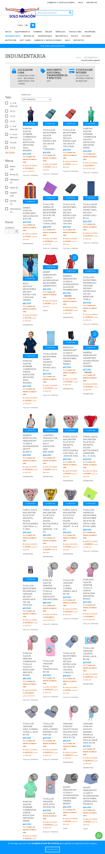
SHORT (45, 310)
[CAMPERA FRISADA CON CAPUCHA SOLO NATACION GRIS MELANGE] (50, 420)
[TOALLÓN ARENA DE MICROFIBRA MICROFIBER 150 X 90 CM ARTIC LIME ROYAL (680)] (90, 493)
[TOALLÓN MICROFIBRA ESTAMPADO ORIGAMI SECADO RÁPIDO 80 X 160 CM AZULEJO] (30, 569)
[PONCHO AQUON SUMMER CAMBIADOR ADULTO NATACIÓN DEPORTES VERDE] (90, 114)
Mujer (49, 32)
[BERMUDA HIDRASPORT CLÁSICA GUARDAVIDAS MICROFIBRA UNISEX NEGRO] (70, 335)
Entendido (52, 849)
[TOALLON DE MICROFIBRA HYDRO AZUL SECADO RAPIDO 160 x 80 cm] (90, 188)
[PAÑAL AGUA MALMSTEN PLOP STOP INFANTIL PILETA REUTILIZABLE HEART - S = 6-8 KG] (70, 493)
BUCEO (74, 36)
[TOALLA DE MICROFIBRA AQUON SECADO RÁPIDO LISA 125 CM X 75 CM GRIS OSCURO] (70, 188)
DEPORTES (92, 2)
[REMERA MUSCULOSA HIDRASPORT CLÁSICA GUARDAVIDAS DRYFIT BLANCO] (30, 420)
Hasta (11, 228)
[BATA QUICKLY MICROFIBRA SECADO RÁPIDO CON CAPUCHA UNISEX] (30, 265)
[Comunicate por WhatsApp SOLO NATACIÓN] (98, 835)
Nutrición (10, 40)
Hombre (37, 32)
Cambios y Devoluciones (61, 2)
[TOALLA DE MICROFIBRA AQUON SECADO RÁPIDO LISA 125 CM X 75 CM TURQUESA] (50, 114)
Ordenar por (25, 95)
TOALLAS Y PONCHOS (30, 175)
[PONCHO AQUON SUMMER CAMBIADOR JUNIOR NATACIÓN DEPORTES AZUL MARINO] (30, 342)
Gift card (25, 40)
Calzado (86, 36)
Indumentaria (12, 36)
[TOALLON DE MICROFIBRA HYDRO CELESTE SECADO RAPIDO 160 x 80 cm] (50, 338)
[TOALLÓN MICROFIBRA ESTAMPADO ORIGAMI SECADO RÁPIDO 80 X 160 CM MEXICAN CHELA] (90, 261)
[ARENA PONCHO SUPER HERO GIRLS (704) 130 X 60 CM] (30, 190)
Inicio (8, 32)
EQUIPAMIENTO (22, 32)
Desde (7, 228)
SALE (80, 2)
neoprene (90, 32)
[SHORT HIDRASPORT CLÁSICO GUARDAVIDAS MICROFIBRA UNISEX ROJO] (50, 259)
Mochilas (29, 36)
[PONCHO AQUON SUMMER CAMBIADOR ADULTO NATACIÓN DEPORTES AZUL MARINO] (30, 114)
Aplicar (16, 231)
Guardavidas (45, 36)
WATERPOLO (61, 36)
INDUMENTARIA (90, 57)
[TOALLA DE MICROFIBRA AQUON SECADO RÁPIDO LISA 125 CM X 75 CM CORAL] (70, 114)
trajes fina (75, 32)
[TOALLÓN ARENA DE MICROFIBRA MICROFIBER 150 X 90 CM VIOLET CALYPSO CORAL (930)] (50, 188)
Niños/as (60, 32)
